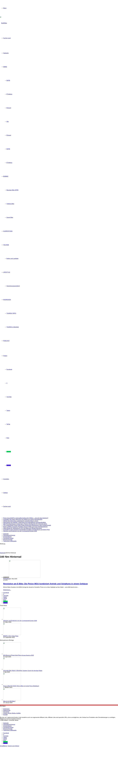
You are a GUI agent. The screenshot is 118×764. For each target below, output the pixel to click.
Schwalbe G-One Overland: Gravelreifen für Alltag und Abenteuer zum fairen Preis (26, 529)
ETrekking (9, 94)
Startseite (6, 53)
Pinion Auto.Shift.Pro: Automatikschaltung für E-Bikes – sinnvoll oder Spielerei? (25, 518)
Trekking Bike (10, 203)
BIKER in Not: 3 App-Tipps (10, 636)
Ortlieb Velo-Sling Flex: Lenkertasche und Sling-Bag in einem (20, 521)
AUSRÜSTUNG (7, 231)
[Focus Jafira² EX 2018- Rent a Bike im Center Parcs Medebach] (12, 684)
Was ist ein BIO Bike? (9, 701)
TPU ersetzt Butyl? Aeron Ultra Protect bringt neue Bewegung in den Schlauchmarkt (27, 525)
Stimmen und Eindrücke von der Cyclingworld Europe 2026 (20, 531)
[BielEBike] (3, 23)
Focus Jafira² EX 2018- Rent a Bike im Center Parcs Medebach (21, 686)
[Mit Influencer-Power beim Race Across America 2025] (12, 654)
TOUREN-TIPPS (11, 313)
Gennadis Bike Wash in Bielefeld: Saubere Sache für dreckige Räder (22, 670)
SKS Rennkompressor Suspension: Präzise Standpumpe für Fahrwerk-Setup (25, 524)
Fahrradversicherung (9, 535)
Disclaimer (6, 711)
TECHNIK (6, 245)
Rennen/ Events (7, 539)
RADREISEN (7, 299)
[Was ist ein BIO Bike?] (12, 700)
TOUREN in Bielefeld (12, 327)
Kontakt (5, 714)
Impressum (6, 709)
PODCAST (6, 340)
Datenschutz (6, 710)
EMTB (8, 80)
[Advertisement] (29, 548)
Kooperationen (7, 536)
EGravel (8, 108)
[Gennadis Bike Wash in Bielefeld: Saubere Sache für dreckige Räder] (12, 669)
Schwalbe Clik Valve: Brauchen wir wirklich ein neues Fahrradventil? (22, 519)
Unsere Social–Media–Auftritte (12, 713)
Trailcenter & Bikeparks (9, 541)
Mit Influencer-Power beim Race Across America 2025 (18, 655)
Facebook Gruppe (8, 538)
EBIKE (5, 66)
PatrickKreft (6, 578)
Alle (7, 121)
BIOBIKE (5, 176)
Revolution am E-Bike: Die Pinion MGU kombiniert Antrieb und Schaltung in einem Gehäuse (45, 584)
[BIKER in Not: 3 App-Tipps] (12, 634)
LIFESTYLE (6, 272)
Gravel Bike (9, 217)
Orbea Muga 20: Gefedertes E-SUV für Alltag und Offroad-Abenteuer (22, 528)
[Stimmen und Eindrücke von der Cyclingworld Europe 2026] (12, 619)
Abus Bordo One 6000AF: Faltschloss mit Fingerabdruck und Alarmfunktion (24, 522)
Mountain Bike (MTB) (12, 190)
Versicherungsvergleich (13, 286)
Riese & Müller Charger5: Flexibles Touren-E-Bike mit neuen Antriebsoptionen (25, 526)
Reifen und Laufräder (12, 258)
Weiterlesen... (7, 590)
